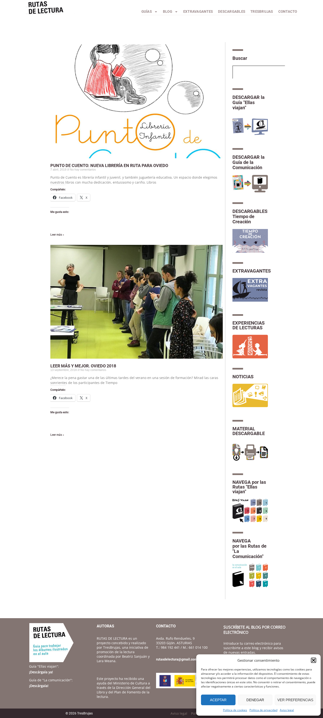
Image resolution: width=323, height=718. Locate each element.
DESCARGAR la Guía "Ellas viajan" (248, 102)
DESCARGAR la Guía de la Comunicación (248, 162)
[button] (313, 660)
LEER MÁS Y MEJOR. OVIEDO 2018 (83, 365)
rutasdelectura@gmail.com (176, 659)
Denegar (255, 700)
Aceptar (218, 700)
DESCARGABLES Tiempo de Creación (249, 216)
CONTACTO (287, 11)
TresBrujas (261, 11)
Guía (44, 666)
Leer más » (57, 234)
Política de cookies (235, 710)
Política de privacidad (263, 710)
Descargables (231, 11)
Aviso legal (287, 710)
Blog (167, 11)
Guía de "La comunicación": (51, 680)
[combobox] (258, 72)
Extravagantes (198, 11)
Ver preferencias (295, 700)
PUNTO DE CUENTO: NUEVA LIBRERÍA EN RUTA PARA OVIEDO (109, 165)
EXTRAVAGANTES (251, 271)
